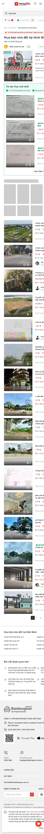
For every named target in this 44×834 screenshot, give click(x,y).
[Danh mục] (3, 4)
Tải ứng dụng (24, 4)
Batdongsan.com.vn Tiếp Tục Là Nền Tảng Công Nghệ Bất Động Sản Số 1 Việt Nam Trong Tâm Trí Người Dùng (22, 670)
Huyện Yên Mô (10, 645)
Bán (5, 28)
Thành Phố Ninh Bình (14, 637)
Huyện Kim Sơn (11, 648)
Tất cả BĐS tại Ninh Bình (27, 28)
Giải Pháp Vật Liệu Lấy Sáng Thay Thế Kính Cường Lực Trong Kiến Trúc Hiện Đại (22, 681)
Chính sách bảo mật (33, 812)
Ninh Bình (12, 28)
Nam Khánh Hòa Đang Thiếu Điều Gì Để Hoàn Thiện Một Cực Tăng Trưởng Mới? (22, 692)
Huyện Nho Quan (11, 641)
